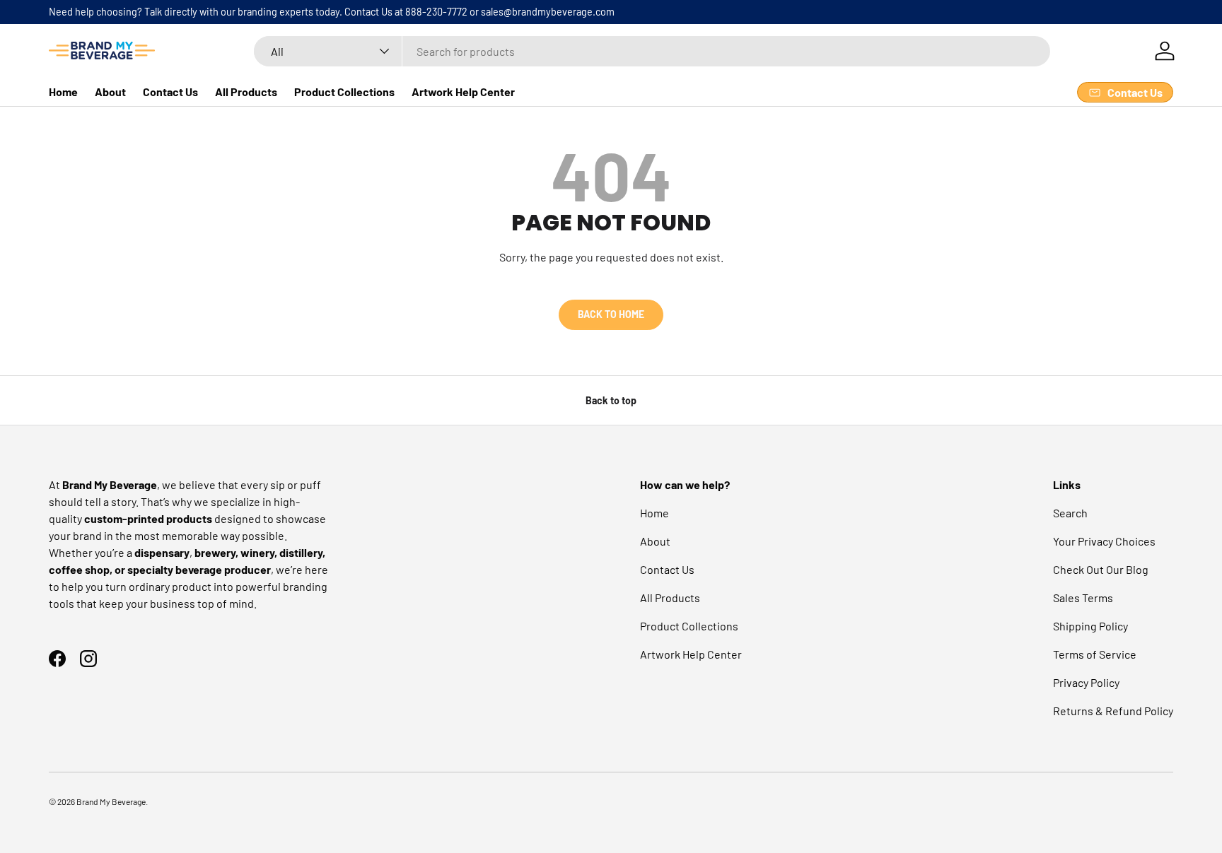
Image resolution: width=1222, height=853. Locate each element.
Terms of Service (1094, 654)
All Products (246, 91)
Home (63, 91)
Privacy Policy (1086, 682)
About (110, 91)
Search (1070, 512)
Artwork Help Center (463, 91)
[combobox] (651, 51)
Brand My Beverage (111, 801)
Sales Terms (1083, 597)
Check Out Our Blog (1100, 569)
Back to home (611, 314)
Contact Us (170, 91)
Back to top (611, 400)
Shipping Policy (1090, 626)
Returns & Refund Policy (1113, 710)
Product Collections (344, 91)
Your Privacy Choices (1104, 541)
